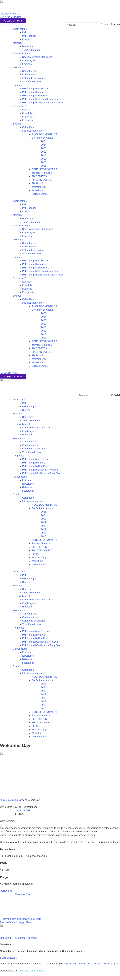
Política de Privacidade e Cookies (83, 963)
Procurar (115, 24)
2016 (43, 162)
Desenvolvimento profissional (37, 57)
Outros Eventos (40, 194)
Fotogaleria (28, 120)
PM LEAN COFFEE (42, 180)
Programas (18, 85)
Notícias (26, 109)
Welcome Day (39, 187)
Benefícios (27, 46)
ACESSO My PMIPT (13, 21)
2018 (43, 155)
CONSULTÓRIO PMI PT (44, 169)
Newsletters (28, 113)
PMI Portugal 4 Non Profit (35, 95)
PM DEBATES (39, 176)
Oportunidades (30, 74)
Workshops (37, 190)
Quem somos (20, 29)
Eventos (17, 123)
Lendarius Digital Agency (32, 970)
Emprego (27, 64)
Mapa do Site (111, 963)
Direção (26, 39)
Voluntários (19, 67)
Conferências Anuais (42, 138)
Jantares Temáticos (42, 173)
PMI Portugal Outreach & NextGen (40, 99)
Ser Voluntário (29, 71)
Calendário (28, 127)
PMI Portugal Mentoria (33, 92)
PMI (24, 32)
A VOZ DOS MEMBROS (44, 134)
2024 (43, 145)
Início (3, 800)
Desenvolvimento (22, 53)
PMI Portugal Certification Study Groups (43, 102)
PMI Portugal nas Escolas (35, 88)
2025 (43, 141)
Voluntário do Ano (31, 81)
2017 (43, 159)
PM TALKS (37, 183)
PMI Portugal (29, 36)
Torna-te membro (31, 50)
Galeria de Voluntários (33, 78)
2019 (43, 152)
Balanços (27, 116)
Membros (18, 43)
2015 (43, 166)
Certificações (29, 60)
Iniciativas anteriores (33, 130)
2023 (43, 148)
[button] (60, 391)
